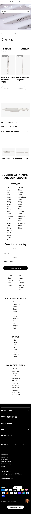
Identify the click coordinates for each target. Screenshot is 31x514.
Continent (15, 249)
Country (16, 257)
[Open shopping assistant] (27, 501)
